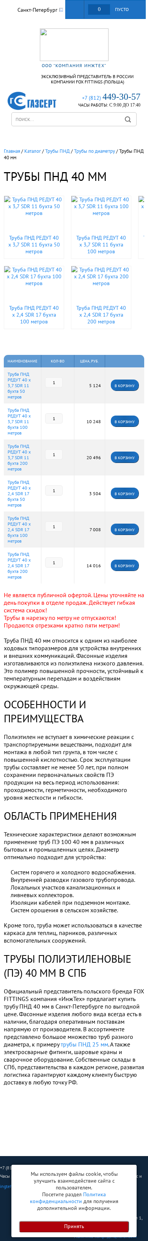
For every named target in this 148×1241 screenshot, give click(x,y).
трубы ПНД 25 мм (84, 1044)
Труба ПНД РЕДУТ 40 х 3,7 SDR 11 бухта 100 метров (19, 421)
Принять (74, 1226)
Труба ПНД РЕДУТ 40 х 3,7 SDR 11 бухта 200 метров (19, 457)
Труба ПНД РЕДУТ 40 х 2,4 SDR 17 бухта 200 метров (19, 565)
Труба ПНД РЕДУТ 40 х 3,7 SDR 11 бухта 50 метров (19, 385)
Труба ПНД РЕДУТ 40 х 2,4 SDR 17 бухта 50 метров (19, 493)
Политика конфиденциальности (68, 1198)
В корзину (125, 421)
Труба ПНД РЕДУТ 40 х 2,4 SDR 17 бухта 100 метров (19, 529)
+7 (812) (111, 97)
